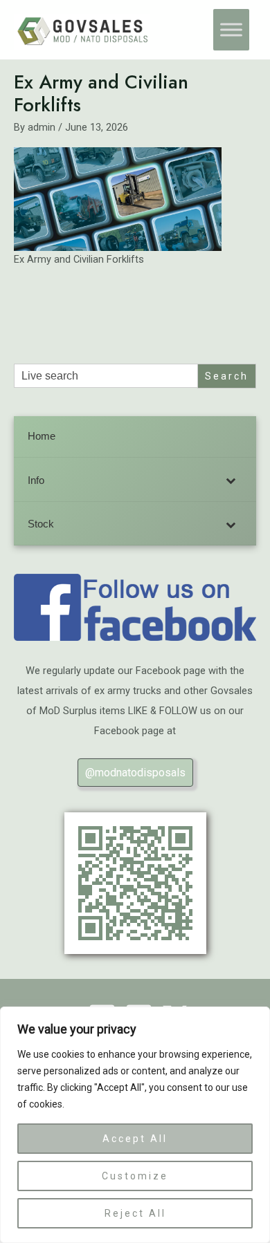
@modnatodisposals (135, 772)
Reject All (135, 1213)
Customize (135, 1175)
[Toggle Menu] (231, 29)
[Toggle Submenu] (232, 480)
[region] (135, 1125)
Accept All (135, 1138)
